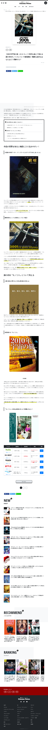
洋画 (23, 6)
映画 (15, 6)
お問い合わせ (31, 6)
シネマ (19, 6)
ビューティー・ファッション (36, 713)
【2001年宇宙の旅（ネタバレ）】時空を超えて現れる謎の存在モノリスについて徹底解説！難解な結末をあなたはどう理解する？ (25, 11)
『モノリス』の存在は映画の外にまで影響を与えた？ (17, 138)
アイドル (5, 707)
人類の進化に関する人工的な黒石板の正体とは (15, 133)
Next (42, 672)
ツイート (15, 70)
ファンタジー (6, 715)
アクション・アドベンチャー (22, 707)
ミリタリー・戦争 (34, 717)
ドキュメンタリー (7, 713)
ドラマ (18, 713)
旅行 (4, 722)
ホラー (18, 715)
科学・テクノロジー (7, 724)
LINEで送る (21, 70)
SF (9, 9)
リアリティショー (7, 719)
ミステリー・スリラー (34, 715)
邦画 (26, 6)
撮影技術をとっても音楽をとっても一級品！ (15, 127)
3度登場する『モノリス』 (12, 136)
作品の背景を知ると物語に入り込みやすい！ (15, 122)
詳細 (41, 450)
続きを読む (24, 481)
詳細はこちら (8, 452)
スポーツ (32, 711)
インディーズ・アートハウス (9, 709)
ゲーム (32, 709)
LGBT (5, 705)
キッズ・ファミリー (20, 709)
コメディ (5, 711)
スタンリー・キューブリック (11, 67)
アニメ (32, 707)
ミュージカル (6, 717)
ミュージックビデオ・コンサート (23, 717)
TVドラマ (32, 705)
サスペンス (19, 711)
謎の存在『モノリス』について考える (14, 130)
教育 (31, 719)
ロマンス (18, 719)
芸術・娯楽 (19, 724)
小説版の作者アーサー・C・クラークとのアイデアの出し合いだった (19, 125)
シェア (9, 70)
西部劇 (32, 724)
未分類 (18, 722)
